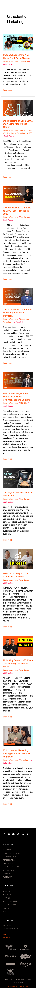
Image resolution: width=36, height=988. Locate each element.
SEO (30, 133)
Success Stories (10, 901)
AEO (21, 130)
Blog (5, 912)
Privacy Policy (9, 979)
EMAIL (5, 934)
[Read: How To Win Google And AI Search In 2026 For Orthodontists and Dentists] (18, 380)
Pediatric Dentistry (12, 857)
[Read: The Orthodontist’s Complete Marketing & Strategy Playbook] (18, 297)
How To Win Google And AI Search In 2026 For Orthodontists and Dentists (16, 396)
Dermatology (8, 874)
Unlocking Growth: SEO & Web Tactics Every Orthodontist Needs (18, 663)
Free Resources (9, 905)
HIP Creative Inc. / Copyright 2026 (18, 986)
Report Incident (18, 983)
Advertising (24, 319)
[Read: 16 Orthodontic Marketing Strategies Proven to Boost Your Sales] (18, 736)
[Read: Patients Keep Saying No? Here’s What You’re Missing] (18, 42)
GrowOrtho (24, 61)
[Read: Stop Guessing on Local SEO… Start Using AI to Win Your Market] (18, 108)
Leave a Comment (10, 61)
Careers (6, 908)
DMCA (29, 979)
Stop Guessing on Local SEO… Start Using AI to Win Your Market (18, 124)
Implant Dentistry (11, 870)
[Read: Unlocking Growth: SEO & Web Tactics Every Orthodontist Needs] (18, 646)
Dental (13, 133)
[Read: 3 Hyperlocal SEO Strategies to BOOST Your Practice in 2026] (18, 195)
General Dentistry (11, 867)
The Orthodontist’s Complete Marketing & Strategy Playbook (17, 312)
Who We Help (8, 895)
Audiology (7, 877)
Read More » (8, 90)
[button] (30, 3)
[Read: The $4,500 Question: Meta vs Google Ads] (18, 478)
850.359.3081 (7, 937)
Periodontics (9, 860)
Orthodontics (22, 133)
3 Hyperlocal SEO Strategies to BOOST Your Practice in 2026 (17, 210)
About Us (6, 891)
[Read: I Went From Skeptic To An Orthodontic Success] (18, 559)
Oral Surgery (8, 863)
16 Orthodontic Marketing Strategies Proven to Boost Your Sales (16, 753)
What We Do (7, 898)
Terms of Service (20, 979)
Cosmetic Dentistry (11, 853)
